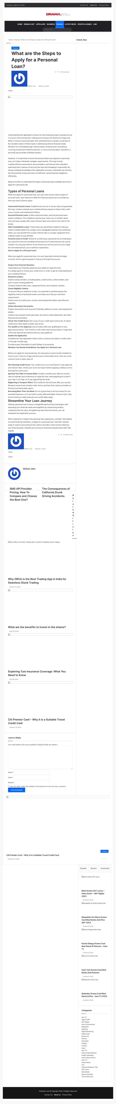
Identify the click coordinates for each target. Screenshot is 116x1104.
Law (95, 24)
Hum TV (84, 1060)
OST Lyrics (85, 1069)
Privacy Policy (104, 5)
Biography (85, 1027)
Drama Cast (29, 24)
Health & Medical (87, 1055)
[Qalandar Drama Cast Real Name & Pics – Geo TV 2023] (95, 985)
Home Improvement (88, 1058)
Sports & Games (85, 24)
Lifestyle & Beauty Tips (90, 1067)
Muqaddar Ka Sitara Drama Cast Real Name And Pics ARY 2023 (94, 920)
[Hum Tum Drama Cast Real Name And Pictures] (95, 962)
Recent (93, 868)
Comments (105, 868)
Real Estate (85, 1072)
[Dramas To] (58, 14)
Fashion (84, 1043)
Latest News (70, 24)
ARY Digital (85, 1022)
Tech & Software (87, 1077)
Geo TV (84, 1050)
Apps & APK (40, 24)
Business (51, 24)
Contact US (84, 5)
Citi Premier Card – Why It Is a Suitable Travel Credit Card (32, 855)
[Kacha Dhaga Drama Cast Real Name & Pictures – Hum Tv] (95, 935)
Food (83, 1048)
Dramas (84, 1038)
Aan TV (84, 1017)
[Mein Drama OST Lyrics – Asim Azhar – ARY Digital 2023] (95, 883)
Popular (83, 868)
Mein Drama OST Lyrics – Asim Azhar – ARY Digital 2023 (93, 893)
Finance (59, 24)
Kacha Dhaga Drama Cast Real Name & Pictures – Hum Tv (94, 946)
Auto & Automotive (88, 1024)
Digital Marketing (87, 1031)
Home (19, 24)
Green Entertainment (89, 1053)
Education (85, 1041)
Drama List (85, 1036)
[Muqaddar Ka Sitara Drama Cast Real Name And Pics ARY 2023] (95, 909)
